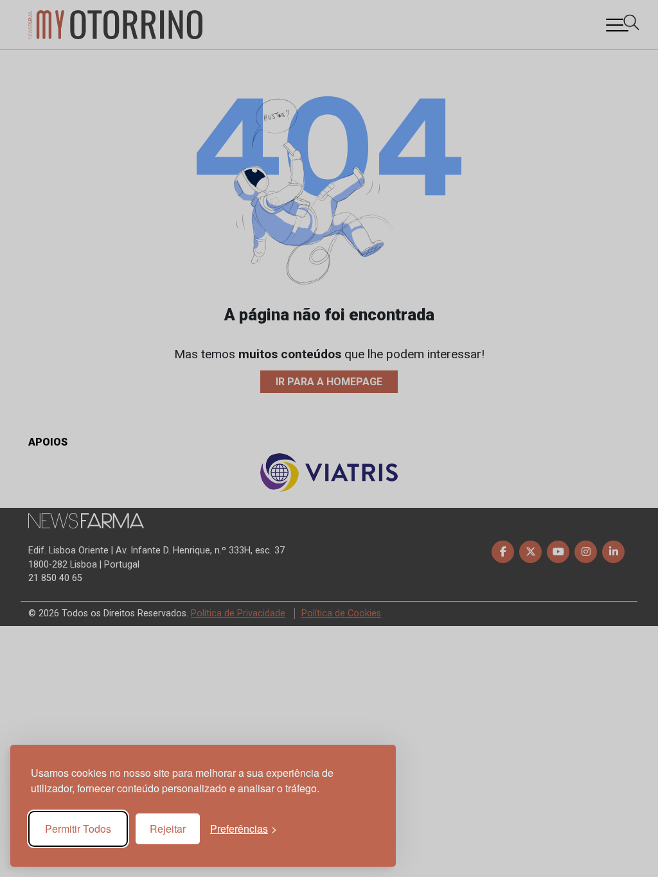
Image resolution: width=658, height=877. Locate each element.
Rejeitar (168, 828)
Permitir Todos (78, 828)
